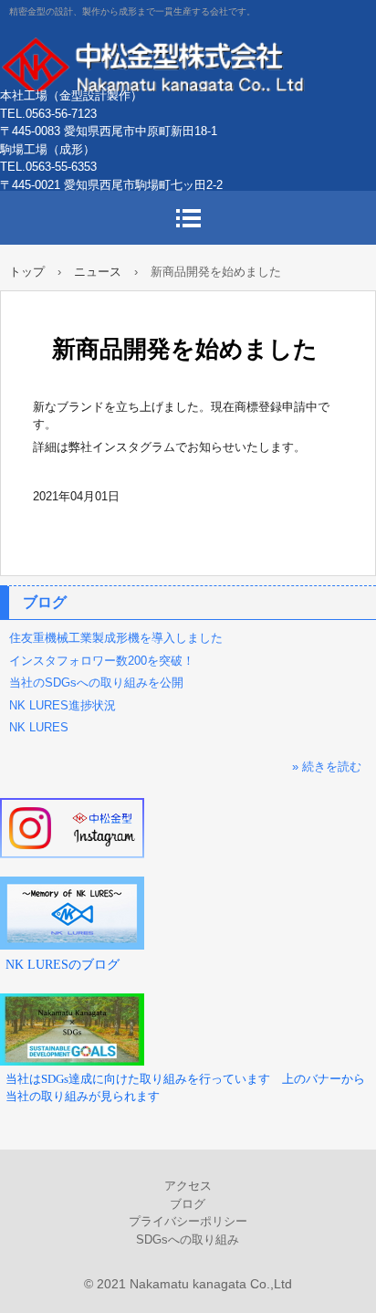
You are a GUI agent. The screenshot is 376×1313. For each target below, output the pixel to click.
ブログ (45, 602)
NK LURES (38, 727)
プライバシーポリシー (188, 1221)
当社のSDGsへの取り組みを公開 (96, 682)
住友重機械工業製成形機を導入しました (116, 638)
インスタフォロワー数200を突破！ (101, 660)
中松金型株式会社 (188, 64)
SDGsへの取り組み (187, 1239)
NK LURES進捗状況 (62, 705)
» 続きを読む (326, 766)
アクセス (188, 1185)
